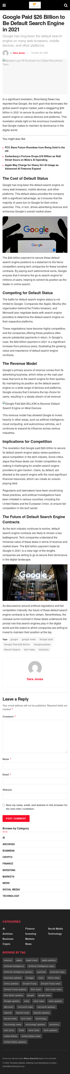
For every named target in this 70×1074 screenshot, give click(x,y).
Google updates (12, 1001)
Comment (9, 716)
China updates (11, 983)
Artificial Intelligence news (41, 966)
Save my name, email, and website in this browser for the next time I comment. (36, 806)
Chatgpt (30, 977)
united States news (31, 1036)
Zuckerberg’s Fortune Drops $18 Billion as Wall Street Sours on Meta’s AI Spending (33, 158)
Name (7, 759)
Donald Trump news (50, 983)
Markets (8, 876)
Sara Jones (19, 52)
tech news (29, 649)
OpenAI (8, 1012)
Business (8, 850)
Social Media (11, 889)
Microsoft (8, 1007)
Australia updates (12, 977)
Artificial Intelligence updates (18, 971)
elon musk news (54, 989)
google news (29, 639)
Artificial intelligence (14, 966)
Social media (10, 1018)
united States (10, 1036)
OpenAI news (22, 1012)
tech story (9, 1030)
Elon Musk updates (13, 995)
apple (19, 960)
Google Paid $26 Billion (17, 644)
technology (41, 1018)
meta (26, 1001)
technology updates (35, 1024)
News (6, 883)
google (14, 639)
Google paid (46, 639)
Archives (9, 844)
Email (7, 774)
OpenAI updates (42, 1012)
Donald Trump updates (15, 989)
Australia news (57, 971)
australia (41, 971)
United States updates (15, 1041)
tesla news (34, 1030)
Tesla (21, 1030)
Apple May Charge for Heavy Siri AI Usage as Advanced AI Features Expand (31, 166)
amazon (8, 960)
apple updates (49, 960)
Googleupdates (42, 644)
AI (4, 837)
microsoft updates (46, 1007)
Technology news (12, 1024)
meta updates (55, 1001)
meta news (39, 1001)
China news (53, 977)
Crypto (7, 857)
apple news (31, 960)
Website (7, 789)
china (40, 977)
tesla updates (50, 1030)
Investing (9, 870)
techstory (44, 649)
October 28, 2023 (39, 52)
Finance (8, 863)
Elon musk (36, 989)
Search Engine (12, 649)
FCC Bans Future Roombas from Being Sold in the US (35, 149)
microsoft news (25, 1007)
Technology (11, 896)
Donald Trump (30, 983)
